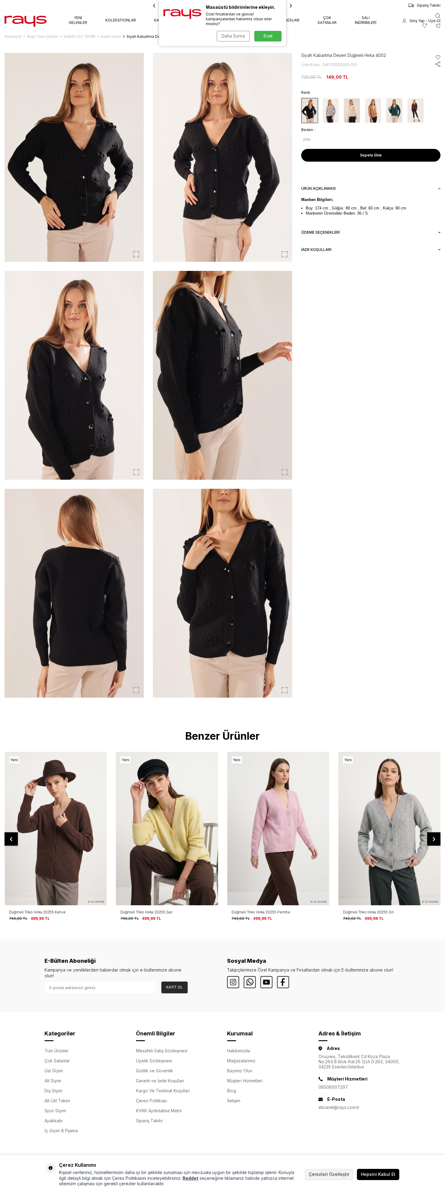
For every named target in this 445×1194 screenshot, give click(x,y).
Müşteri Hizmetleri (244, 1080)
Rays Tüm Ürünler (42, 36)
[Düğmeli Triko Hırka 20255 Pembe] (278, 828)
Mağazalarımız (241, 1060)
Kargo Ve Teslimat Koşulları (163, 1090)
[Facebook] (283, 982)
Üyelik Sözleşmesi (154, 1060)
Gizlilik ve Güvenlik (154, 1070)
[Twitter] (250, 982)
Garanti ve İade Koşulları (160, 1080)
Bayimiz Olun (239, 1070)
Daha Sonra (233, 35)
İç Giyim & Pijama (61, 1130)
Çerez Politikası (151, 1100)
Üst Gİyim (53, 1070)
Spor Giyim (55, 1110)
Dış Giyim (53, 1090)
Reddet (190, 1178)
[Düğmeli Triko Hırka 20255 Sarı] (167, 828)
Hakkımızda (238, 1050)
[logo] (26, 20)
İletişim (233, 1100)
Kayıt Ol (174, 987)
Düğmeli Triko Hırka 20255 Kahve (37, 912)
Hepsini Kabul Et (378, 1174)
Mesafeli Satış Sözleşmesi (161, 1050)
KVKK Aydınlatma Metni (159, 1110)
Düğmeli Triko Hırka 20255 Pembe (261, 912)
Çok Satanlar (57, 1060)
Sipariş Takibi (428, 5)
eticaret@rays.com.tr (338, 1107)
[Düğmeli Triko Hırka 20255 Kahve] (56, 828)
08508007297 (333, 1087)
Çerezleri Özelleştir (329, 1174)
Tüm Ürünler (56, 1050)
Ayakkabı (53, 1120)
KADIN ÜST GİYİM (79, 36)
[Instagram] (233, 982)
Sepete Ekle (371, 155)
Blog (231, 1090)
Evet (268, 35)
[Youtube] (266, 982)
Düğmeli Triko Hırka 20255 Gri (368, 912)
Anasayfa (13, 36)
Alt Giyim (52, 1080)
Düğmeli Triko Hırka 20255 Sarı (146, 912)
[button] (291, 5)
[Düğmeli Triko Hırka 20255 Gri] (389, 828)
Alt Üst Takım (57, 1100)
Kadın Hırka (111, 36)
